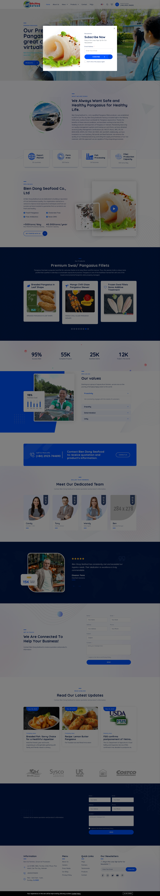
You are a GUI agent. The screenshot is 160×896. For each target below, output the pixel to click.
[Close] (114, 28)
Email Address (89, 46)
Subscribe (96, 57)
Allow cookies (128, 893)
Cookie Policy (76, 894)
